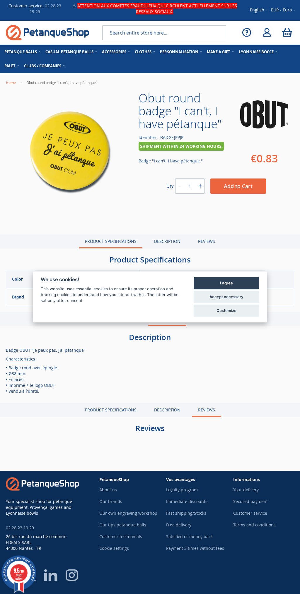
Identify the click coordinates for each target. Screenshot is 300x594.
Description (167, 241)
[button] (283, 10)
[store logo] (47, 32)
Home (11, 82)
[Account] (267, 32)
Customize (226, 310)
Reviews (206, 241)
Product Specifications (111, 241)
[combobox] (164, 32)
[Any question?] (246, 32)
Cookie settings (114, 548)
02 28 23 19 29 (20, 528)
